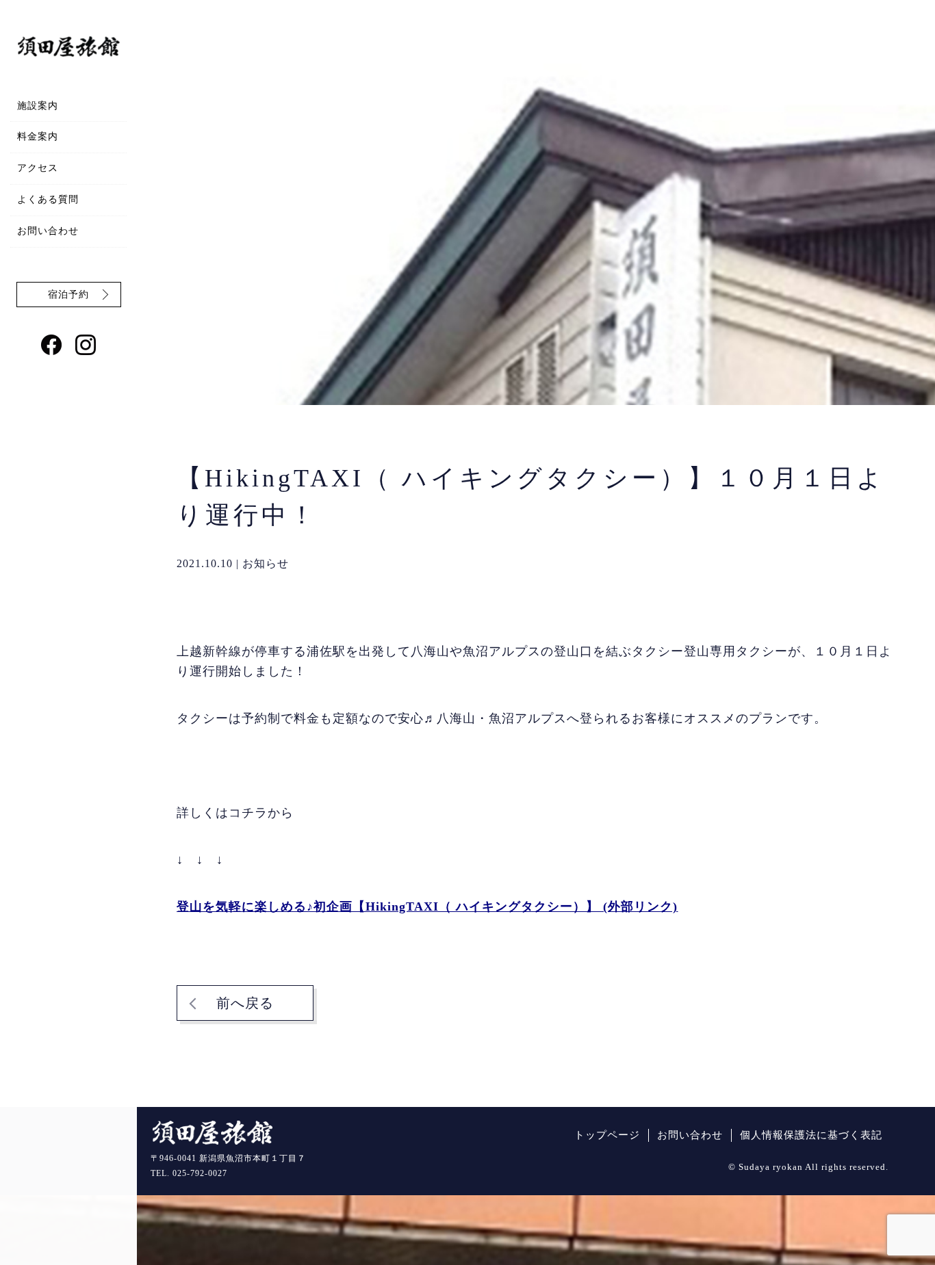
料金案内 (37, 136)
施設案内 (37, 106)
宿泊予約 (68, 294)
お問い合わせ (48, 231)
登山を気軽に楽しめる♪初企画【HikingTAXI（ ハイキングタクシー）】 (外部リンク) (427, 906)
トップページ (607, 1135)
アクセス (37, 168)
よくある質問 (48, 199)
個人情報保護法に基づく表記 (811, 1135)
